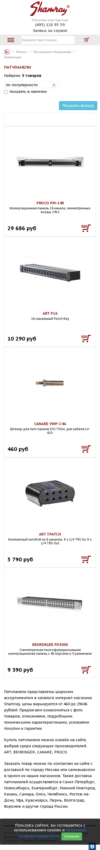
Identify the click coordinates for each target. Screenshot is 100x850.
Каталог (7, 52)
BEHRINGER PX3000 (50, 644)
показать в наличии (28, 91)
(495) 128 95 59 (50, 24)
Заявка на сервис (50, 30)
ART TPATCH (50, 534)
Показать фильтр (78, 105)
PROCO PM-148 (50, 203)
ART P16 (50, 313)
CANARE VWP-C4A (50, 424)
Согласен (71, 836)
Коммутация (12, 57)
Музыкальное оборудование (52, 52)
